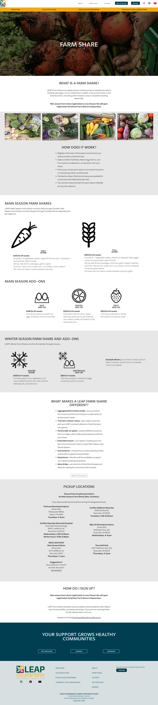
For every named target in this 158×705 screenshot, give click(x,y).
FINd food (15, 9)
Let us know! (56, 570)
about (80, 3)
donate (135, 3)
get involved (121, 3)
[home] (3, 3)
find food (60, 668)
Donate (95, 687)
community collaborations (134, 9)
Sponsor (111, 651)
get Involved (47, 651)
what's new (93, 3)
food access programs (66, 677)
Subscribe (121, 670)
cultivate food (49, 9)
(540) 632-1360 (79, 700)
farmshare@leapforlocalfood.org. (86, 617)
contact (107, 3)
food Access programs (89, 9)
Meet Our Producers (79, 476)
